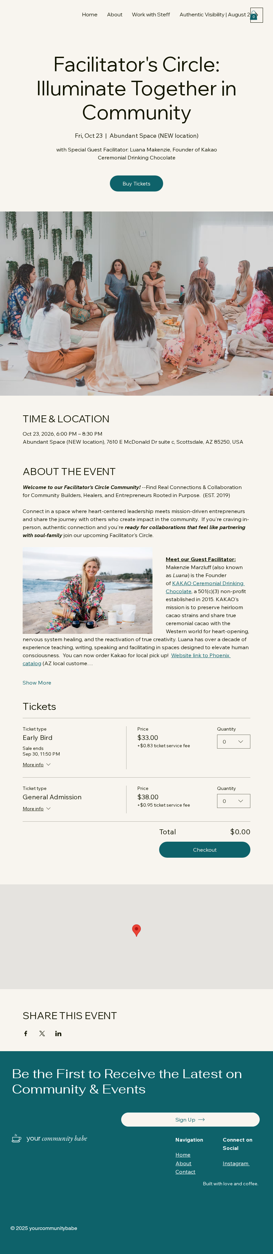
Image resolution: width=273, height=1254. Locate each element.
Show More (37, 682)
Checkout (205, 849)
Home (182, 1154)
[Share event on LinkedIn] (58, 1033)
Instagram (236, 1163)
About (183, 1163)
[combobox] (233, 742)
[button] (151, 14)
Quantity (226, 729)
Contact (185, 1171)
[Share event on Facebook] (26, 1033)
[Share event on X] (42, 1033)
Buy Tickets (136, 183)
